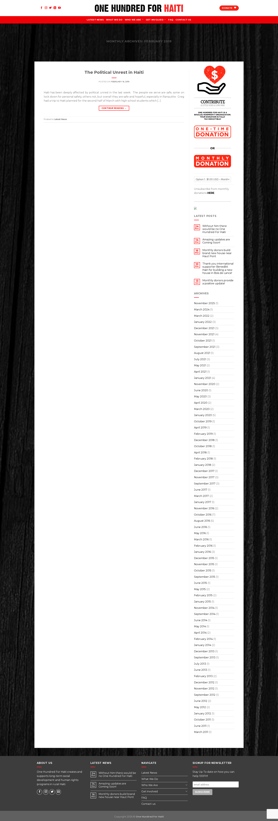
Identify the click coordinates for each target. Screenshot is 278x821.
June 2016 (200, 527)
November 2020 (204, 384)
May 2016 (200, 533)
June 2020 (201, 390)
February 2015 (203, 595)
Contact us (183, 20)
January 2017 (202, 502)
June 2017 (200, 489)
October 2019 (203, 421)
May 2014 (200, 626)
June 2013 (200, 669)
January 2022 (203, 321)
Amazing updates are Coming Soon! (216, 241)
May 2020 (200, 396)
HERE (210, 193)
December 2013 (204, 651)
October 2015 (202, 570)
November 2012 (204, 688)
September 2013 (204, 657)
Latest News (95, 20)
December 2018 (204, 440)
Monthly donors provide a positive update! (217, 282)
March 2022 (201, 315)
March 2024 (201, 309)
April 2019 (200, 427)
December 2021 (204, 328)
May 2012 (200, 707)
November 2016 (204, 508)
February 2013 (203, 676)
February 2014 (203, 639)
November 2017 (204, 477)
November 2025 (204, 303)
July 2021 (200, 359)
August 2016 (202, 520)
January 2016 (202, 551)
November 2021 (204, 334)
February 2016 (203, 545)
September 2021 (204, 346)
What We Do (114, 20)
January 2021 (202, 378)
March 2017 (201, 496)
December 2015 (204, 558)
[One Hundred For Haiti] (139, 8)
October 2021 (203, 340)
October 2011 (202, 719)
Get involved (154, 20)
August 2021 (202, 353)
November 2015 (204, 564)
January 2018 (202, 464)
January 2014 (202, 645)
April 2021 (200, 371)
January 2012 (202, 713)
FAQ (170, 20)
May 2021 (200, 365)
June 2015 (200, 582)
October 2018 (203, 446)
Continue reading (114, 108)
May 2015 (200, 589)
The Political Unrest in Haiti (114, 72)
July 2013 (200, 663)
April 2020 (200, 402)
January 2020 (203, 415)
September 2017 (204, 483)
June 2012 (200, 700)
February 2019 (203, 433)
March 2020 (202, 409)
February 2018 (203, 458)
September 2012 (204, 694)
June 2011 (200, 725)
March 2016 (201, 539)
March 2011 (201, 732)
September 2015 (204, 576)
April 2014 (200, 632)
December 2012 (204, 682)
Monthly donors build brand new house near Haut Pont (217, 253)
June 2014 (200, 620)
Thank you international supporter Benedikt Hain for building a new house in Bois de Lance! (218, 268)
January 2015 (202, 601)
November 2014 (204, 607)
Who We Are (133, 20)
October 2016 (202, 514)
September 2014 (204, 614)
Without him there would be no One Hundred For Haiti (117, 774)
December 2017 (204, 471)
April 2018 (200, 452)
